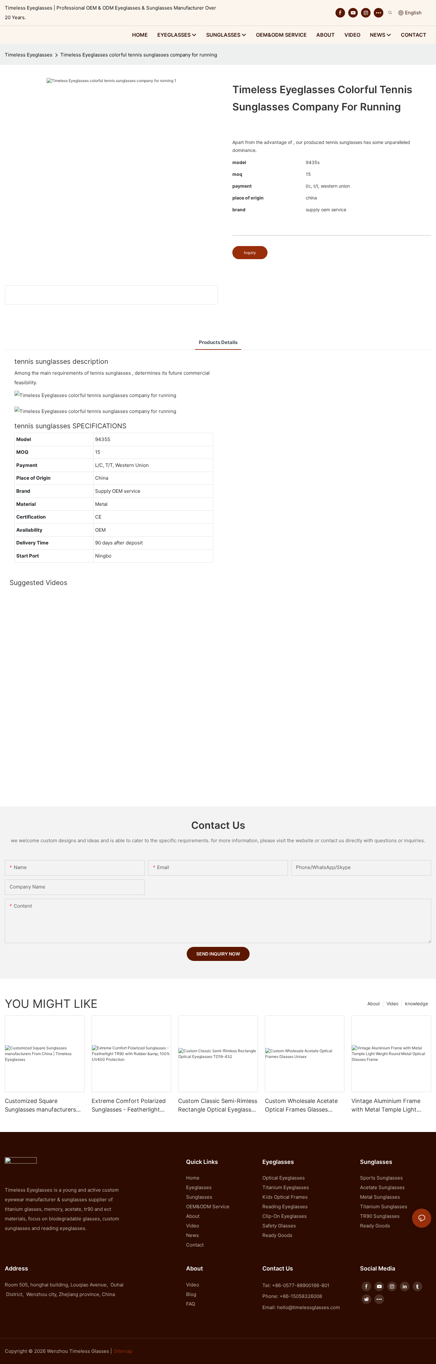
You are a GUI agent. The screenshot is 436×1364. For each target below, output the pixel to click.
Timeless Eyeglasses (28, 55)
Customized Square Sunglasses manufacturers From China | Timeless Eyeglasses (40, 1106)
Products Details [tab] (218, 342)
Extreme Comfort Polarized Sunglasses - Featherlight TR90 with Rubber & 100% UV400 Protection (129, 1106)
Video (392, 1003)
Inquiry (250, 252)
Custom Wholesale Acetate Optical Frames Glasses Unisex (301, 1106)
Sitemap (123, 1351)
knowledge (416, 1003)
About (373, 1003)
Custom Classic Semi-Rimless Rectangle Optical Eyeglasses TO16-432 (217, 1106)
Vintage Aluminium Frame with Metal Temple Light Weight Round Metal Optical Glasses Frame (389, 1106)
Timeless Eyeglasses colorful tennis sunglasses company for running (138, 55)
